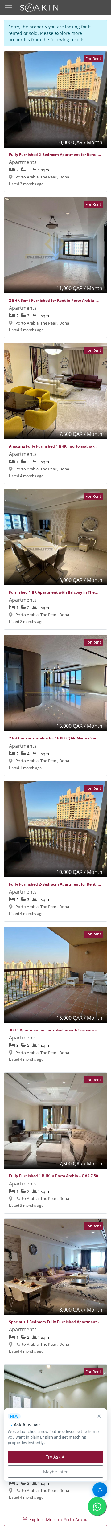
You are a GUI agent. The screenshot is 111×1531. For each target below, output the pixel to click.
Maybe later (55, 1472)
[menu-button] (8, 7)
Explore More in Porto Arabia (59, 1519)
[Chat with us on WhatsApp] (97, 1506)
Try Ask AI (56, 1457)
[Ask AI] (99, 1489)
